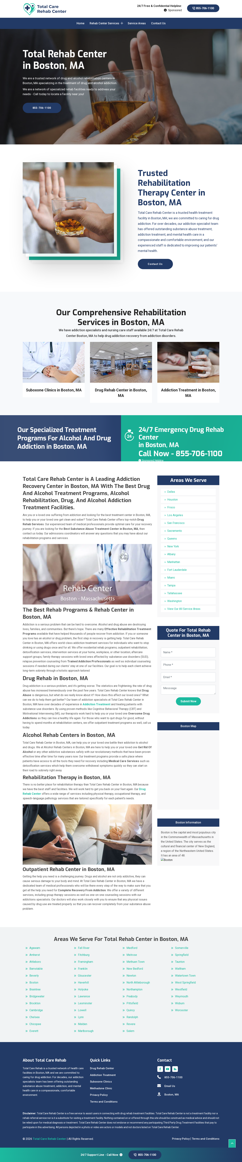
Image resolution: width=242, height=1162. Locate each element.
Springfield (181, 955)
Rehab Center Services (104, 23)
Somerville (181, 948)
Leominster (85, 1003)
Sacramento (174, 530)
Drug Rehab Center (102, 1068)
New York (173, 546)
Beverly (34, 975)
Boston (33, 982)
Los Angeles (175, 515)
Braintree (35, 989)
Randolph (132, 1017)
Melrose (131, 955)
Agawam (34, 948)
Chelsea (34, 1017)
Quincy (130, 1010)
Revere (130, 1024)
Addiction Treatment (103, 1075)
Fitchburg (83, 955)
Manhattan (173, 562)
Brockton (34, 1003)
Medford (131, 948)
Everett (33, 1031)
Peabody (132, 996)
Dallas (171, 491)
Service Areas (137, 23)
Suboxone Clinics (101, 1081)
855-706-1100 (204, 8)
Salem (130, 1031)
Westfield (181, 989)
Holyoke (83, 989)
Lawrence (84, 996)
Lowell (82, 1010)
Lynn (81, 1017)
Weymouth (181, 996)
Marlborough (86, 1031)
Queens (172, 538)
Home (80, 23)
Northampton (134, 989)
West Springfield (185, 982)
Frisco (171, 507)
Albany (171, 554)
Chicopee (35, 1024)
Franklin (83, 968)
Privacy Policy (99, 1095)
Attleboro (35, 961)
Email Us (169, 1086)
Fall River (83, 948)
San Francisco (176, 523)
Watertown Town (185, 975)
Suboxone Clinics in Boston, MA (54, 390)
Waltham (180, 968)
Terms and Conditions (103, 1101)
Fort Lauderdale (177, 570)
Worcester (181, 1010)
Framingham (85, 961)
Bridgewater (36, 996)
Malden (82, 1024)
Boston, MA (171, 1094)
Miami (171, 577)
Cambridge (36, 1010)
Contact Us (158, 23)
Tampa (171, 585)
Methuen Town (135, 961)
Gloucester (84, 975)
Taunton (180, 961)
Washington (174, 601)
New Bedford (134, 968)
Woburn (179, 1003)
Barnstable (36, 968)
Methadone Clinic (101, 1088)
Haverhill (83, 982)
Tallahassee (174, 593)
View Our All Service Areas (183, 609)
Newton (131, 975)
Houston (172, 499)
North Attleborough (138, 982)
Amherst (34, 955)
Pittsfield (132, 1003)
